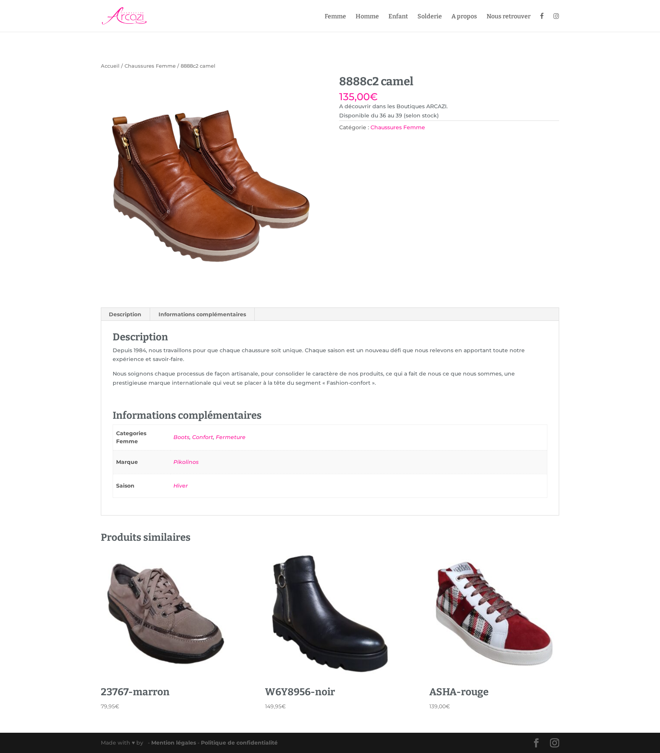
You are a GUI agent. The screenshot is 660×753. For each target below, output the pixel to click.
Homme (367, 17)
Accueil (110, 66)
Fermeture (231, 437)
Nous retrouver (509, 17)
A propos (464, 17)
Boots (181, 437)
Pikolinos (186, 462)
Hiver (180, 485)
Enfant (398, 17)
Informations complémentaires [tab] (202, 314)
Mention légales (174, 742)
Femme (335, 17)
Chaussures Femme (150, 66)
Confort (202, 437)
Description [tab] (125, 314)
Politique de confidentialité (239, 742)
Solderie (429, 17)
